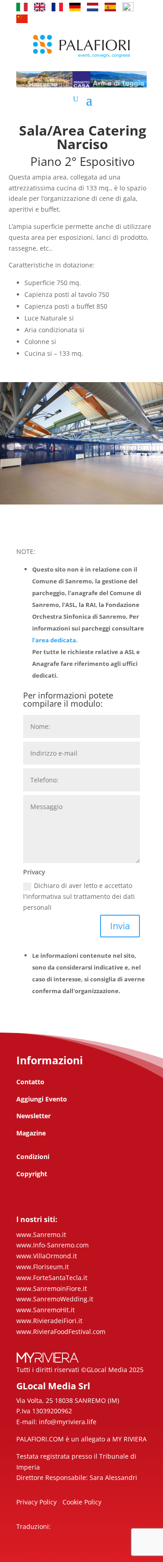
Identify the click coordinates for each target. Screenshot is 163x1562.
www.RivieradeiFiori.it (49, 1320)
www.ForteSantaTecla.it (51, 1277)
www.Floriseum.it (42, 1266)
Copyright (31, 1173)
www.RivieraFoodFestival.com (60, 1331)
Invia (120, 926)
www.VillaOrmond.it (46, 1256)
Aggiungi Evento (41, 1099)
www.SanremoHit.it (45, 1309)
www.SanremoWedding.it (54, 1299)
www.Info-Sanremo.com (52, 1245)
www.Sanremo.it (41, 1234)
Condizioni (32, 1156)
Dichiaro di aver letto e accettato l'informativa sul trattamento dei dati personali (79, 896)
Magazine (31, 1133)
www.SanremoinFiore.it (51, 1288)
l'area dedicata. (55, 640)
